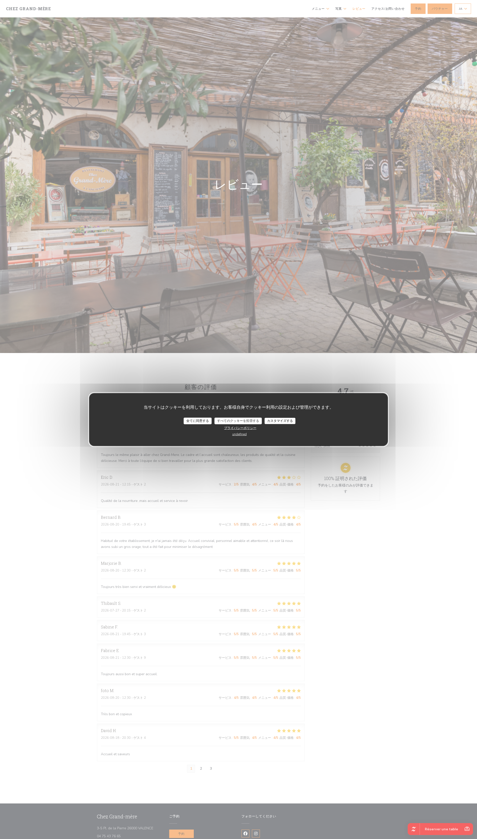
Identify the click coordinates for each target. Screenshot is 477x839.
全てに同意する (197, 420)
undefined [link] (239, 434)
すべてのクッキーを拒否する (238, 420)
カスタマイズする (280, 420)
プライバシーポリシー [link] (240, 428)
